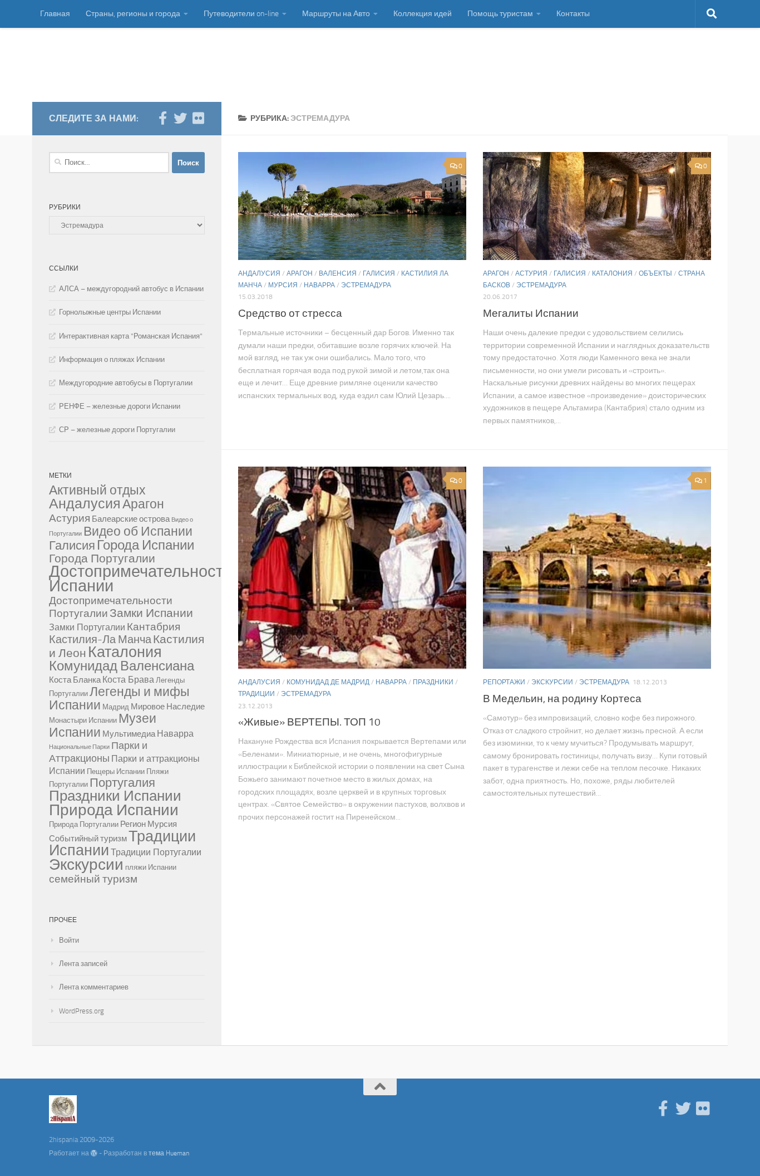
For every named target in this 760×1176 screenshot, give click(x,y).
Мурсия (283, 285)
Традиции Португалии (156, 852)
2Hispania (92, 64)
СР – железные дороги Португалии (117, 429)
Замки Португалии (87, 627)
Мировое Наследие (168, 707)
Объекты (655, 273)
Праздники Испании (115, 796)
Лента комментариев (94, 987)
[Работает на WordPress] (94, 1153)
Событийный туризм (88, 839)
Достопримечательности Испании (140, 579)
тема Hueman (169, 1153)
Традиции (256, 694)
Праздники (433, 682)
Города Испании (145, 545)
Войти (69, 940)
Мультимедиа (128, 734)
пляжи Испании (150, 867)
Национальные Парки (79, 747)
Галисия (379, 273)
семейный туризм (93, 879)
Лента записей (83, 963)
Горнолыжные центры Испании (110, 312)
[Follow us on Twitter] (180, 118)
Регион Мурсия (148, 824)
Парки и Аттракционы (98, 752)
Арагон (300, 273)
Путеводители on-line (241, 13)
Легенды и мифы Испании (119, 698)
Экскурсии (552, 682)
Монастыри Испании (83, 720)
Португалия (122, 783)
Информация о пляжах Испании (112, 359)
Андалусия (259, 273)
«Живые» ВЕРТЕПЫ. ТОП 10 (309, 722)
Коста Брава (128, 679)
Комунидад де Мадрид (328, 682)
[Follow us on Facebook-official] (162, 118)
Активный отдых (97, 490)
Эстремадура (366, 285)
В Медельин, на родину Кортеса (562, 698)
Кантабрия (153, 626)
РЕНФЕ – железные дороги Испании (119, 406)
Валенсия (338, 273)
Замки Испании (151, 613)
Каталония (612, 273)
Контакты (573, 13)
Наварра (319, 285)
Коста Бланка (75, 680)
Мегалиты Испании (531, 313)
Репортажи (504, 682)
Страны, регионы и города (133, 13)
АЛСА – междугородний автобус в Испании (131, 289)
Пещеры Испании (116, 771)
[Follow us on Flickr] (198, 118)
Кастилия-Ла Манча (100, 639)
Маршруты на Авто (336, 13)
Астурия (531, 273)
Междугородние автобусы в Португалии (126, 383)
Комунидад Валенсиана (121, 666)
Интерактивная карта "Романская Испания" (131, 336)
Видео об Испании (138, 531)
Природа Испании (114, 810)
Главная (55, 13)
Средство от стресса (290, 313)
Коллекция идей (422, 13)
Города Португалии (102, 558)
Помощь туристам (500, 13)
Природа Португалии (84, 824)
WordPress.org (81, 1011)
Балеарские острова (131, 519)
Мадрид (115, 707)
